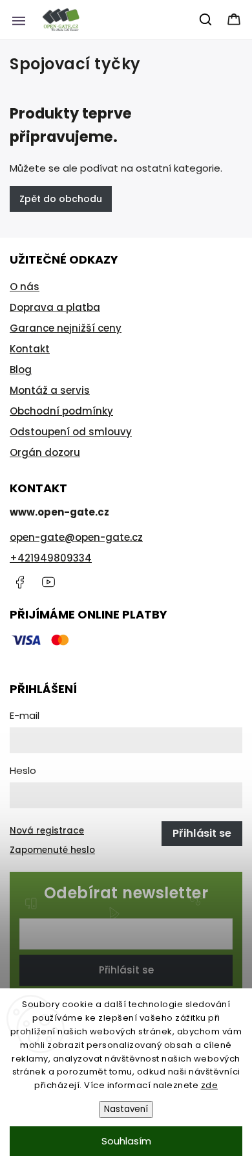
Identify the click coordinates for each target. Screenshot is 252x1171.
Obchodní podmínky (61, 411)
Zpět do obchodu (60, 198)
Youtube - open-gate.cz (48, 582)
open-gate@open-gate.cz (76, 537)
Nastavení (126, 1109)
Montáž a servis (50, 390)
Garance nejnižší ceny (65, 328)
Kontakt (30, 349)
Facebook (19, 582)
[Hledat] (206, 19)
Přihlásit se (126, 970)
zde (209, 1085)
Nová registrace (47, 830)
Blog (21, 369)
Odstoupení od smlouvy (71, 431)
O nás (24, 286)
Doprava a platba (55, 307)
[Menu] (19, 19)
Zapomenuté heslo (52, 850)
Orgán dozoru (45, 452)
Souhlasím (126, 1141)
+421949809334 (51, 558)
